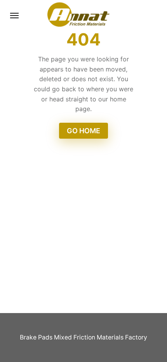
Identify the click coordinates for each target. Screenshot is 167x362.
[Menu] (14, 15)
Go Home (83, 131)
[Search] (147, 15)
